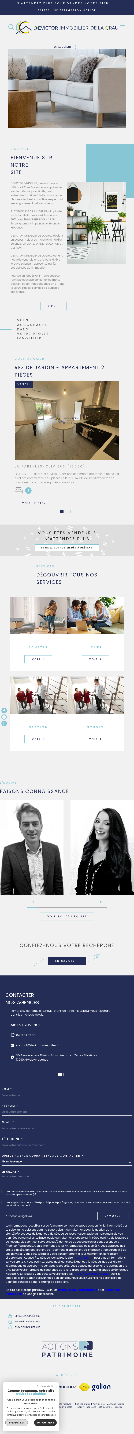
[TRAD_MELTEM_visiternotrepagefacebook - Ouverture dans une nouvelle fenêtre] (4, 710)
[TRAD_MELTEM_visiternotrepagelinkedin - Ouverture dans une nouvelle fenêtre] (4, 723)
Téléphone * (12, 1151)
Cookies (118, 1420)
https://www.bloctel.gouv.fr (92, 1286)
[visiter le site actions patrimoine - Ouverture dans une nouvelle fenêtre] (67, 1373)
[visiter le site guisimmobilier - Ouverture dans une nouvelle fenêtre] (59, 1400)
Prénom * (10, 1118)
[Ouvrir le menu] (123, 27)
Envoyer (113, 1228)
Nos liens (91, 1419)
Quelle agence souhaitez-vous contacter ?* (43, 1168)
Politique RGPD (105, 1419)
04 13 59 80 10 (25, 1048)
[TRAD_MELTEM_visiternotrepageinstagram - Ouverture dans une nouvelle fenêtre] (4, 717)
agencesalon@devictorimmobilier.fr (41, 1058)
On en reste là (45, 1386)
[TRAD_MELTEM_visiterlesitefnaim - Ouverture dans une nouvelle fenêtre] (84, 1400)
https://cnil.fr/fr (84, 1270)
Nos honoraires (83, 1416)
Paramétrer (16, 1422)
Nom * (7, 1102)
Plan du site (99, 1416)
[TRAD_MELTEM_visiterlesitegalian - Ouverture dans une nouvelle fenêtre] (101, 1400)
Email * (8, 1135)
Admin (80, 1419)
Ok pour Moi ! (45, 1422)
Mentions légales (115, 1416)
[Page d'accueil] (67, 27)
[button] (62, 524)
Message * (11, 1185)
